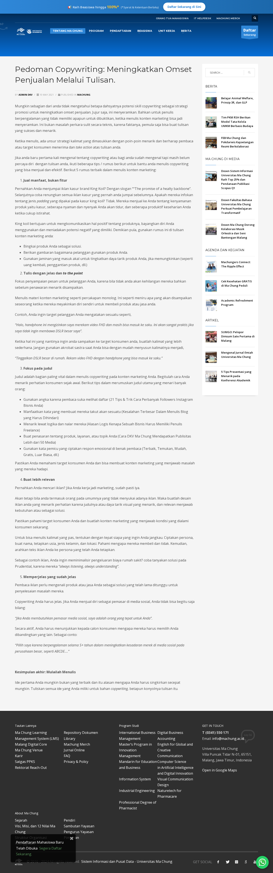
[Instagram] (236, 862)
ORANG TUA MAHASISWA (172, 18)
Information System (135, 779)
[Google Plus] (246, 862)
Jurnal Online (74, 750)
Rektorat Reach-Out (31, 767)
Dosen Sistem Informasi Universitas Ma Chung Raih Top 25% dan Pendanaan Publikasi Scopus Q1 (237, 179)
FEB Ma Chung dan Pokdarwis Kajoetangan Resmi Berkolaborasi (237, 142)
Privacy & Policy (76, 761)
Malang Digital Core (31, 744)
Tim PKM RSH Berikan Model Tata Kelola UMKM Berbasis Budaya (237, 121)
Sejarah (21, 820)
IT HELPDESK (202, 18)
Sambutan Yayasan (79, 826)
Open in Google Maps (219, 770)
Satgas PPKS (25, 761)
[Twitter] (227, 862)
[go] (249, 72)
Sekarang (249, 32)
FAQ (67, 755)
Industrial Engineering (137, 790)
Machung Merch (77, 744)
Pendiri (69, 820)
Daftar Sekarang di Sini (184, 7)
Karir (19, 755)
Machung (83, 94)
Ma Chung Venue (29, 750)
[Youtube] (255, 862)
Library (69, 738)
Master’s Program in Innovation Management (135, 750)
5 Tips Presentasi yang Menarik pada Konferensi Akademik (236, 376)
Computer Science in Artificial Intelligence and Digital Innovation (175, 767)
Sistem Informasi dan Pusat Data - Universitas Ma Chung (126, 861)
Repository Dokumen (81, 732)
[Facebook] (218, 862)
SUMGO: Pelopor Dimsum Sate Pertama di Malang (238, 336)
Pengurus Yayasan (79, 831)
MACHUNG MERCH (228, 18)
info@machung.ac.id (228, 738)
